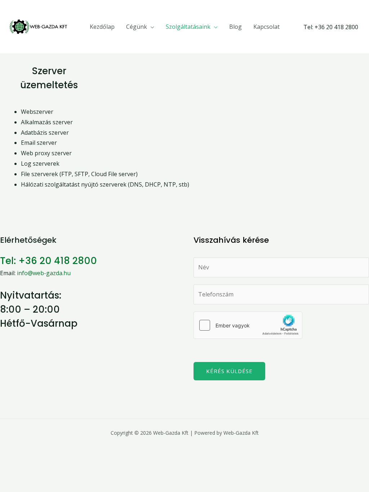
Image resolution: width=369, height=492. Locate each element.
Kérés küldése (229, 371)
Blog (235, 27)
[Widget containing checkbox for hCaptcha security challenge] (248, 325)
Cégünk (136, 27)
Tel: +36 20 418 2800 (48, 260)
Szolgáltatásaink (188, 27)
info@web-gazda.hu (44, 273)
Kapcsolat (266, 27)
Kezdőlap (102, 27)
